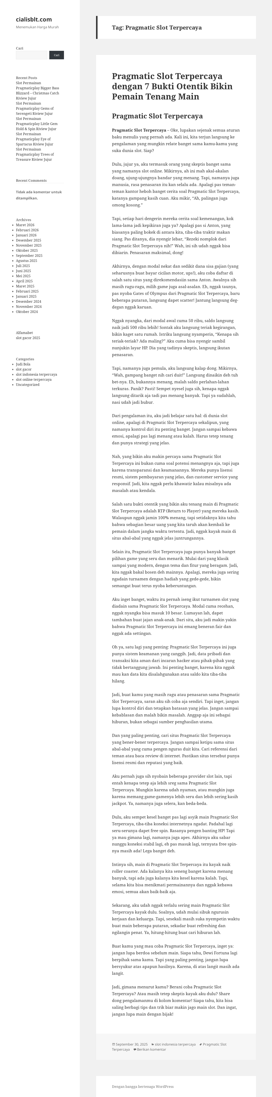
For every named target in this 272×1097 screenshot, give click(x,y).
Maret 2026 (25, 225)
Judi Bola (23, 364)
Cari (19, 48)
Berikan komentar (151, 1049)
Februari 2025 (27, 291)
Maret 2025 (25, 286)
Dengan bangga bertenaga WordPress (143, 1086)
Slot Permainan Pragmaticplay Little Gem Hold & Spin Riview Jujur (37, 123)
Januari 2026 (26, 235)
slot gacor (24, 369)
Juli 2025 (23, 265)
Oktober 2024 (27, 311)
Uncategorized (28, 384)
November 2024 (29, 306)
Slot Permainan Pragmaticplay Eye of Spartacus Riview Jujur (34, 139)
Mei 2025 (23, 276)
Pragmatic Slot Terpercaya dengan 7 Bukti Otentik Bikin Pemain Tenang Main (172, 86)
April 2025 (24, 281)
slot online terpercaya (34, 379)
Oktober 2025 (27, 250)
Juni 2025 (23, 271)
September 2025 (29, 255)
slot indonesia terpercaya (36, 374)
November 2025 (29, 245)
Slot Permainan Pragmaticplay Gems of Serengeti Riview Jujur (35, 108)
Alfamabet (24, 332)
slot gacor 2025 (28, 337)
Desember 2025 (28, 240)
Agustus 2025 (26, 260)
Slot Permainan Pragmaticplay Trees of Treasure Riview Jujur (35, 154)
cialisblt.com (34, 19)
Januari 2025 (26, 296)
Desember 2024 (28, 301)
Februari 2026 (27, 230)
